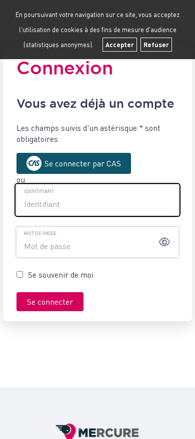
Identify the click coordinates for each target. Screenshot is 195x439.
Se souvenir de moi (61, 275)
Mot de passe (40, 233)
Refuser (156, 45)
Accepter (120, 45)
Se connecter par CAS (82, 163)
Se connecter (50, 302)
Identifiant (39, 191)
